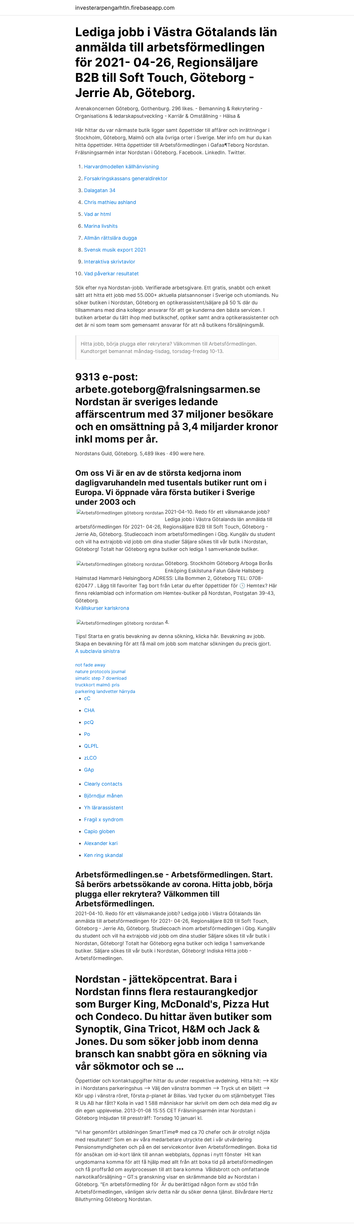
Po (87, 734)
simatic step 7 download (101, 678)
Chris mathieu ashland (110, 202)
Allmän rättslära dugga (110, 238)
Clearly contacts (103, 784)
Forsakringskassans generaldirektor (126, 178)
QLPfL (91, 746)
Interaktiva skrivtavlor (109, 262)
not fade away (90, 665)
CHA (89, 710)
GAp (89, 770)
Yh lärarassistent (103, 807)
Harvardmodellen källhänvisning (121, 166)
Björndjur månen (103, 796)
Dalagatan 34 (100, 190)
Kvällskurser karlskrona (102, 608)
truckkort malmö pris (97, 684)
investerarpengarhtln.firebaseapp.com (125, 8)
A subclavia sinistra (97, 651)
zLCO (90, 758)
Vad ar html (97, 214)
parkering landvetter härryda (105, 691)
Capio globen (99, 831)
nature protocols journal (100, 671)
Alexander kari (101, 843)
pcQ (89, 722)
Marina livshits (101, 226)
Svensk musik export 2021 (115, 250)
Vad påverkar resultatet (111, 273)
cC (87, 698)
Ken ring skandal (103, 855)
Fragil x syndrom (103, 819)
